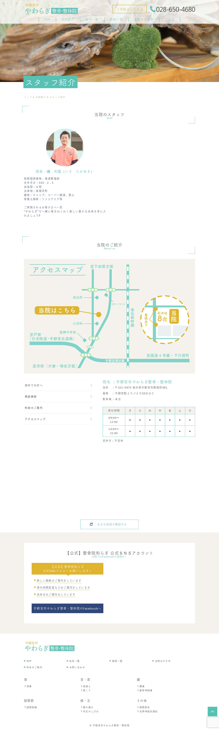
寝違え (87, 686)
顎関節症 (144, 707)
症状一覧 (74, 661)
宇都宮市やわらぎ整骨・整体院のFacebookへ (67, 608)
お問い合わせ (77, 667)
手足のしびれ (91, 711)
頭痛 (29, 686)
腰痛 (142, 686)
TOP (29, 661)
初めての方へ (34, 385)
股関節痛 (32, 707)
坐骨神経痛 (146, 690)
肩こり (87, 690)
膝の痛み (88, 707)
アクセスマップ (35, 419)
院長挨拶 (31, 396)
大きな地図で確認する (112, 524)
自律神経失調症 (148, 711)
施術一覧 (117, 661)
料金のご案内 (34, 408)
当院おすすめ (163, 661)
